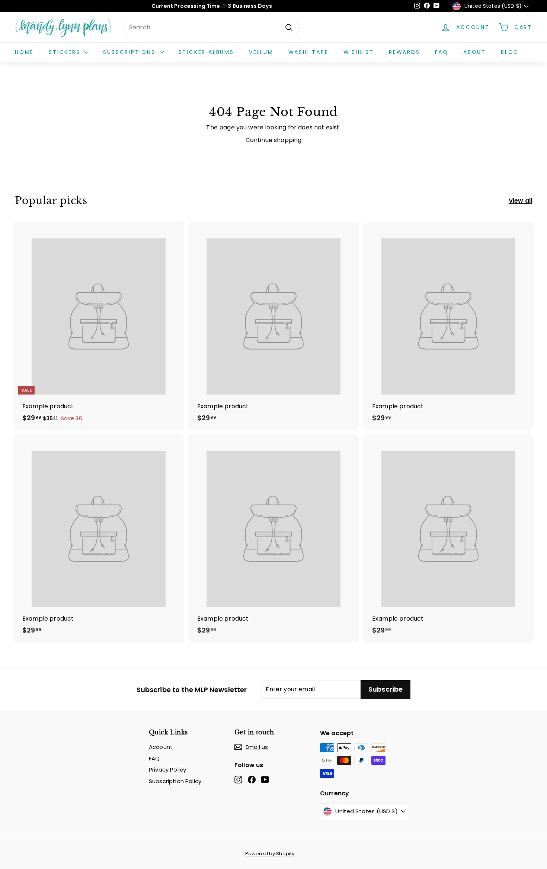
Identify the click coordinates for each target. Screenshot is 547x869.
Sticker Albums (206, 52)
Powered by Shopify (270, 853)
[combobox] (211, 27)
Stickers (66, 52)
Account (161, 747)
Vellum (261, 52)
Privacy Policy (167, 769)
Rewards (404, 52)
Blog (510, 52)
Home (24, 52)
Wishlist (358, 52)
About (474, 52)
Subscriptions (130, 52)
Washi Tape (308, 52)
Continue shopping (274, 140)
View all (520, 200)
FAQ (441, 52)
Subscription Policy (175, 781)
